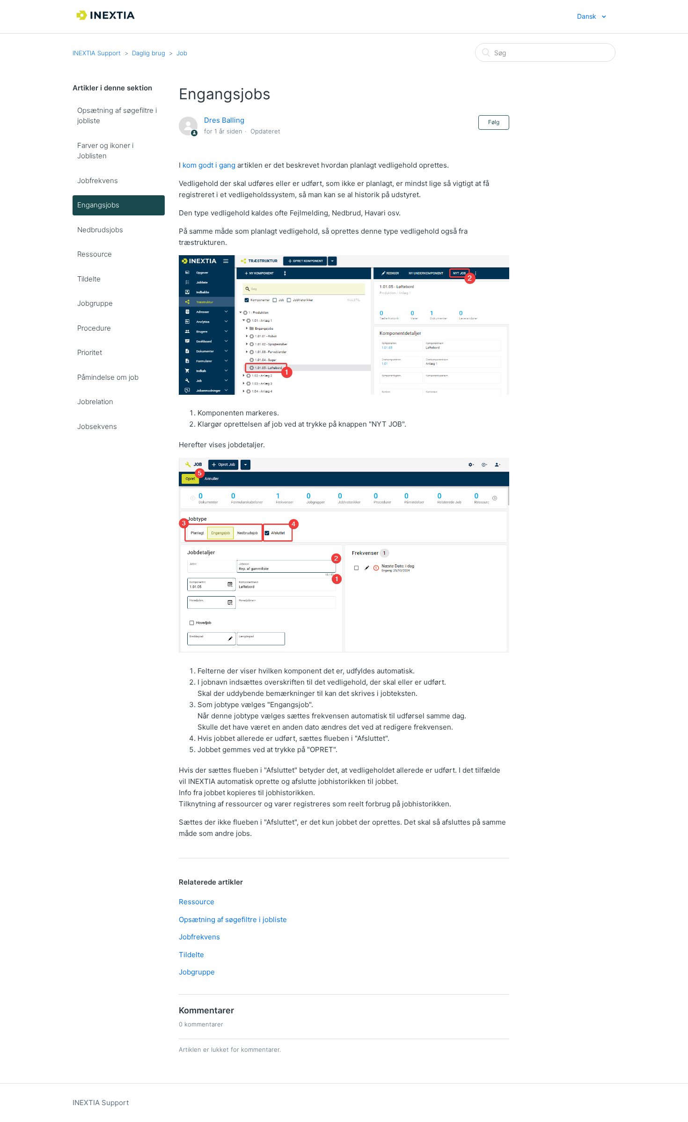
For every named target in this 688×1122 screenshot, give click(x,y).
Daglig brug (148, 53)
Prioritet (89, 352)
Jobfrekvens (97, 180)
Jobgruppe (95, 303)
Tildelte (89, 278)
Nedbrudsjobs (100, 229)
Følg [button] (493, 121)
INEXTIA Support (97, 53)
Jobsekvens (97, 426)
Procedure (94, 328)
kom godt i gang (209, 165)
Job (181, 53)
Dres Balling (224, 120)
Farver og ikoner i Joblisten (105, 151)
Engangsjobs (98, 204)
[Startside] (106, 21)
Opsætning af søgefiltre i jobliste (117, 115)
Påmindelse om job (108, 377)
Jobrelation (95, 401)
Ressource (94, 254)
